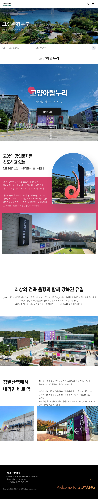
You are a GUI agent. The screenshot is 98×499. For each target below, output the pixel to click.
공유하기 (94, 48)
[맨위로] (91, 480)
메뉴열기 (93, 4)
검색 (88, 4)
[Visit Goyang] (11, 4)
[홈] (3, 47)
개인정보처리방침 (13, 472)
